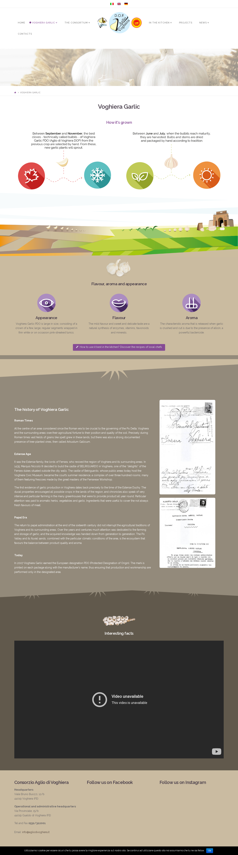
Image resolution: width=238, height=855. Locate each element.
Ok (209, 850)
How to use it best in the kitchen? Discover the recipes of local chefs (121, 347)
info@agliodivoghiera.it (35, 832)
